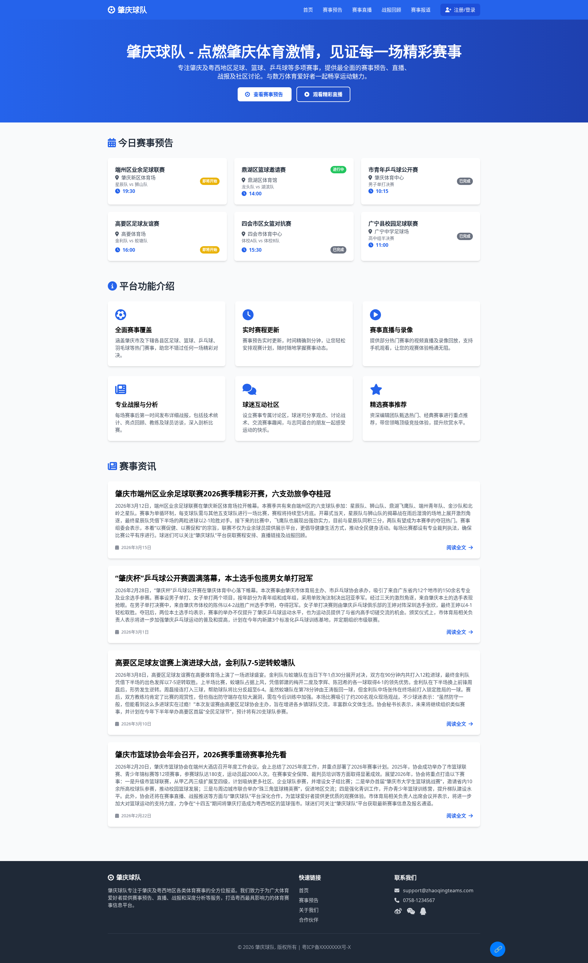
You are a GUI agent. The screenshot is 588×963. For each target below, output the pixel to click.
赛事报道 (421, 9)
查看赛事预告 (268, 94)
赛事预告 (332, 9)
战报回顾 (391, 9)
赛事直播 (362, 9)
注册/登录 (464, 9)
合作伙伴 (308, 919)
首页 (308, 9)
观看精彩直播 (327, 94)
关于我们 (308, 910)
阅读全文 (457, 547)
